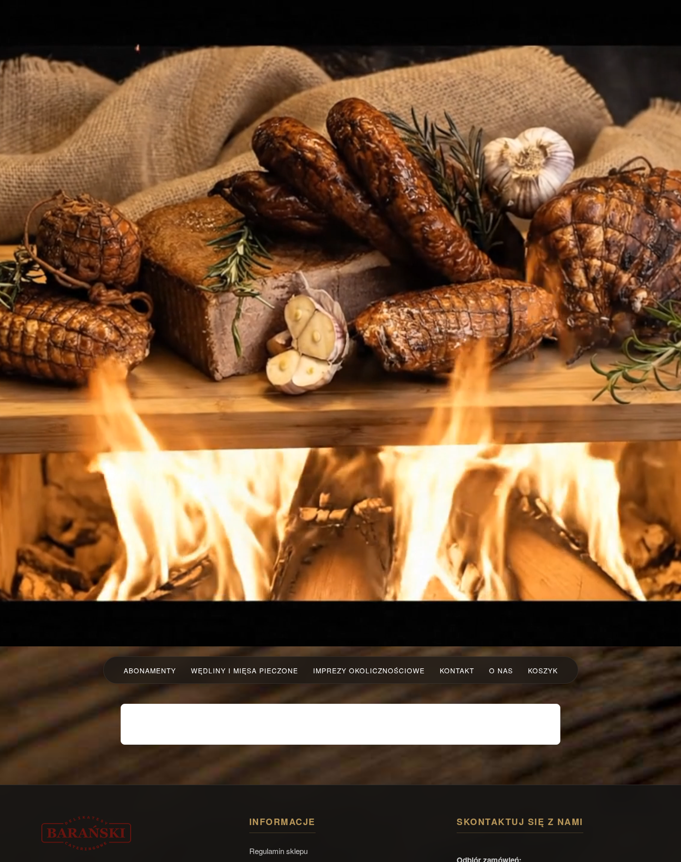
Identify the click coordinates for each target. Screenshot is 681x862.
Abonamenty (150, 670)
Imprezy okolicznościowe (369, 670)
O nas (501, 670)
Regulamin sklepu (278, 851)
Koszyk (543, 670)
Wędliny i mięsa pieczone (244, 670)
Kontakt (457, 670)
